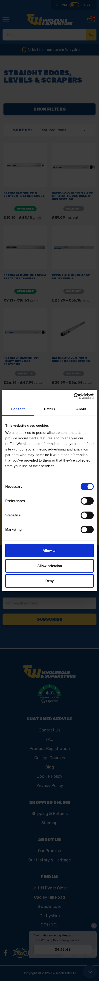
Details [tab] (49, 409)
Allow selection (49, 566)
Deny (49, 581)
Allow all (49, 550)
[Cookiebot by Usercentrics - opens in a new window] (73, 396)
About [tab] (81, 409)
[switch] (87, 501)
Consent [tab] (18, 409)
